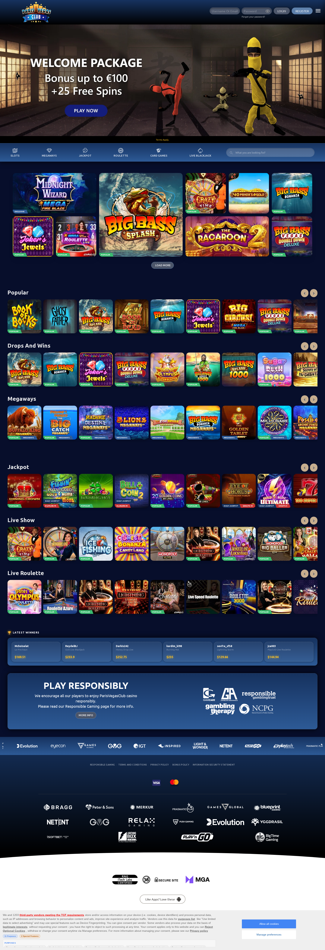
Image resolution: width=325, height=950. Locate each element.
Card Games (158, 155)
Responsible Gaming (102, 764)
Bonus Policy (180, 764)
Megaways (49, 155)
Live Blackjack (200, 155)
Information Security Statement (214, 764)
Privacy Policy (159, 764)
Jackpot (85, 155)
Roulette (121, 155)
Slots (15, 155)
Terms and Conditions (132, 764)
